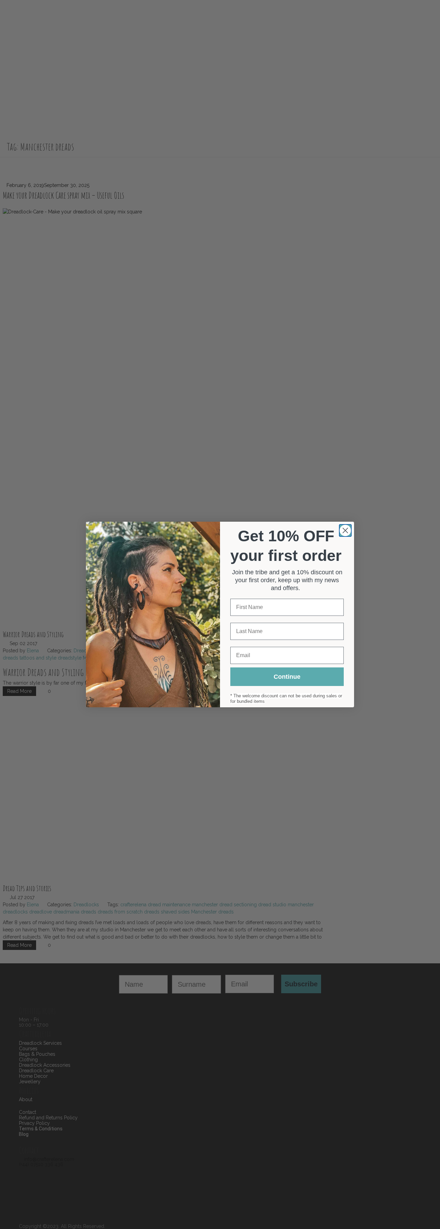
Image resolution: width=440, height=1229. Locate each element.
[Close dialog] (345, 530)
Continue (287, 676)
